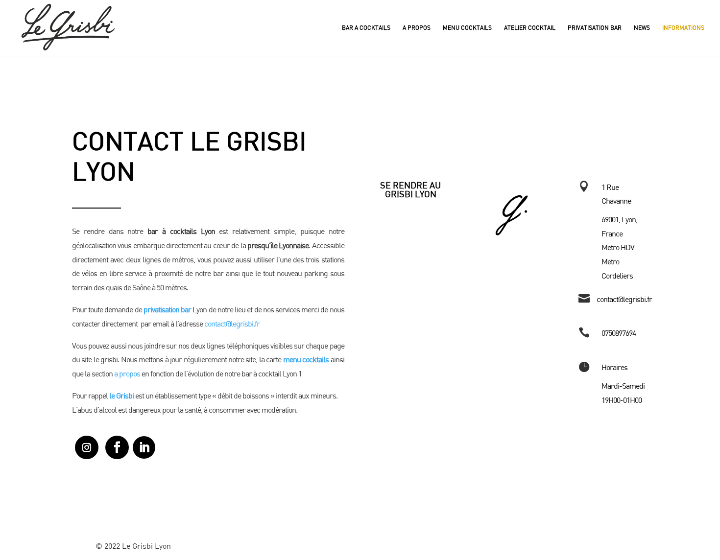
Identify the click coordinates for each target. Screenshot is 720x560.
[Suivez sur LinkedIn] (144, 447)
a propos (127, 373)
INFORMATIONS (683, 27)
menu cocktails (306, 359)
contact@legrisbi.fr (232, 323)
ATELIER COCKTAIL (529, 27)
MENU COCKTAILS (467, 27)
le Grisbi (121, 395)
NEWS (642, 27)
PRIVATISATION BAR (595, 27)
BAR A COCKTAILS (366, 27)
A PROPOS (417, 27)
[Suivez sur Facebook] (117, 447)
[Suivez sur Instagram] (86, 447)
